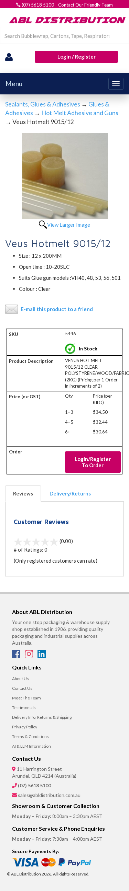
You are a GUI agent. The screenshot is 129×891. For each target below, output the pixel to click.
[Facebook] (16, 656)
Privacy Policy (24, 726)
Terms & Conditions (30, 736)
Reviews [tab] (23, 493)
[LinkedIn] (41, 656)
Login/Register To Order (93, 462)
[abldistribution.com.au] (66, 19)
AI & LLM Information (31, 746)
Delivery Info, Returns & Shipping (42, 717)
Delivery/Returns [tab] (70, 493)
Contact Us (22, 688)
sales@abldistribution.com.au (49, 795)
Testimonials (24, 707)
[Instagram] (29, 656)
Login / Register (76, 56)
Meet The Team (26, 697)
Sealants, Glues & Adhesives (42, 104)
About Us (20, 678)
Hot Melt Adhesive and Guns (79, 112)
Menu (14, 84)
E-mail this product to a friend (57, 309)
